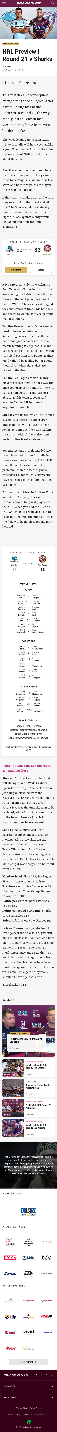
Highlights (16, 269)
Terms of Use (21, 1408)
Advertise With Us (41, 1414)
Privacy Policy (35, 1408)
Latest (41, 269)
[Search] (53, 3)
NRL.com (6, 66)
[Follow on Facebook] (41, 1375)
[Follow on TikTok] (36, 1375)
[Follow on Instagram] (52, 1375)
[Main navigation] (4, 3)
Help (19, 1414)
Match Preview (10, 44)
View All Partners (28, 1361)
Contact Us (27, 1414)
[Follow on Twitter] (46, 1375)
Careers (11, 1414)
